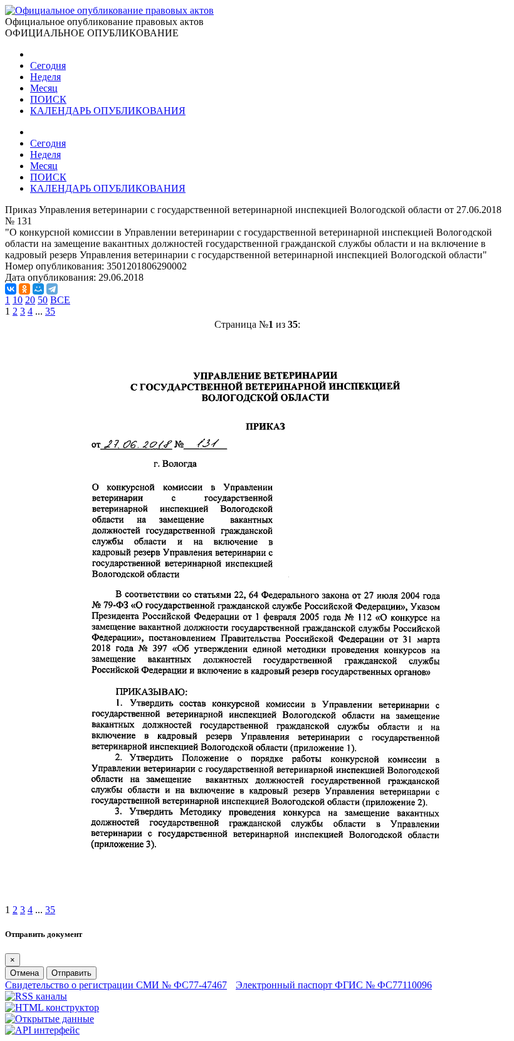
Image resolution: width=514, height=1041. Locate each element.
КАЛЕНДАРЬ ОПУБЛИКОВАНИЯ (108, 110)
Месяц (44, 88)
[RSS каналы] (36, 996)
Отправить (71, 973)
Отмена (24, 973)
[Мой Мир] (38, 289)
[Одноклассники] (24, 289)
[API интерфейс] (42, 1030)
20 (30, 300)
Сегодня (48, 65)
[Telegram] (52, 289)
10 (18, 300)
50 (43, 300)
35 (50, 311)
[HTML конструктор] (52, 1007)
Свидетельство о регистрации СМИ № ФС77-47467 (116, 985)
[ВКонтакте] (10, 289)
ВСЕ (60, 300)
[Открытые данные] (49, 1018)
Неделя (45, 76)
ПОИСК (48, 99)
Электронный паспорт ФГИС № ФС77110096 (334, 985)
